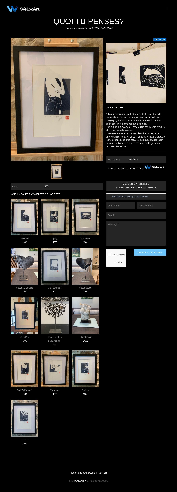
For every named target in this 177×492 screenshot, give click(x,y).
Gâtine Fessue (85, 337)
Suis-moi (24, 337)
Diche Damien (114, 107)
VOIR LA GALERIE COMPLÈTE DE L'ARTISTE (35, 194)
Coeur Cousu (85, 288)
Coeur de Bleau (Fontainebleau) (54, 339)
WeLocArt (80, 481)
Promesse (85, 238)
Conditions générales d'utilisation (88, 473)
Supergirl (55, 238)
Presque (25, 238)
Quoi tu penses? (25, 390)
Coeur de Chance (24, 288)
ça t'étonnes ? (55, 288)
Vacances (54, 390)
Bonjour (85, 390)
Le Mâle (24, 439)
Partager (161, 39)
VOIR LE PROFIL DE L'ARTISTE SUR (126, 168)
